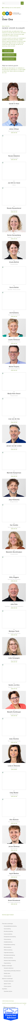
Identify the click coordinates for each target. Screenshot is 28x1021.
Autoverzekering (7, 928)
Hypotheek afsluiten (8, 991)
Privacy (6, 1003)
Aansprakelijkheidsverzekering (10, 926)
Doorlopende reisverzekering (10, 936)
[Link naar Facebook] (25, 1005)
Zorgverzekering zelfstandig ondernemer (12, 970)
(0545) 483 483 (14, 132)
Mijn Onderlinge (6, 7)
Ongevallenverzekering (8, 952)
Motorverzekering (7, 947)
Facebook (12, 914)
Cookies (3, 1003)
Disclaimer (9, 1003)
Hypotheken (4, 988)
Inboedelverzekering (8, 942)
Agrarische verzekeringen (7, 978)
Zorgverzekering (7, 963)
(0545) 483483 (14, 769)
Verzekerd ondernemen (8, 968)
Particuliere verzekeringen (7, 923)
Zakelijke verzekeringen (7, 965)
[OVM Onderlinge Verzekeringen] (11, 13)
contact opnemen (16, 7)
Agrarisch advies (7, 983)
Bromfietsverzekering (8, 931)
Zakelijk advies (7, 973)
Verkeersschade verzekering (10, 960)
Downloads (13, 1003)
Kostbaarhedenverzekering (9, 944)
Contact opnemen (7, 976)
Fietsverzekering (7, 939)
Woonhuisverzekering (8, 957)
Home (3, 26)
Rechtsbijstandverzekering (9, 955)
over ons (11, 7)
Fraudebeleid (24, 1003)
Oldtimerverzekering (8, 950)
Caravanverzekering (8, 934)
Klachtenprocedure (18, 1003)
